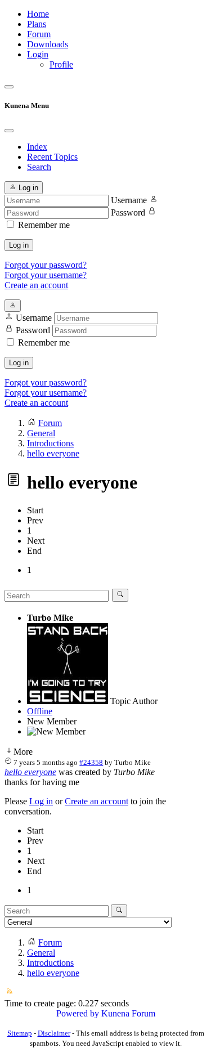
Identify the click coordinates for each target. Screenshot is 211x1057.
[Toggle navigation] (9, 86)
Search (39, 167)
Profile (61, 64)
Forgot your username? (46, 275)
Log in (19, 245)
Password (128, 212)
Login (37, 54)
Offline (39, 711)
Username (129, 200)
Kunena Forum (128, 1013)
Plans (36, 24)
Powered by (77, 1013)
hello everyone (30, 772)
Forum (39, 34)
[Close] (9, 130)
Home (38, 14)
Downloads (47, 44)
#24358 (91, 762)
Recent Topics (52, 157)
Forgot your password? (46, 265)
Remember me (44, 225)
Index (37, 146)
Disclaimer (54, 1033)
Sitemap (19, 1033)
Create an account (36, 285)
